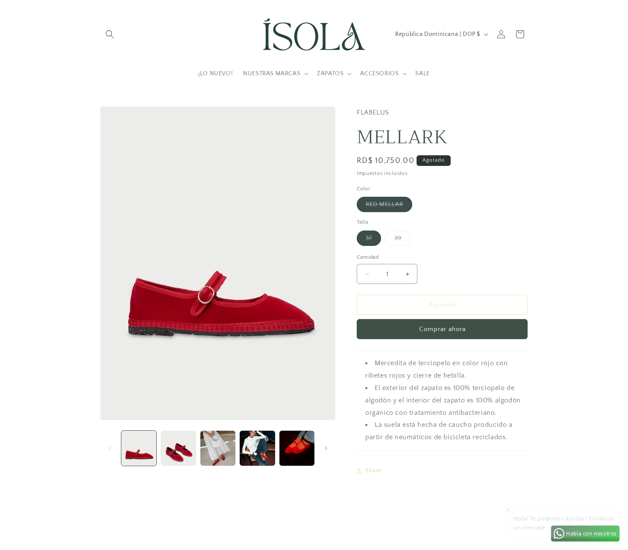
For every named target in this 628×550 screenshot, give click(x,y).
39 (402, 240)
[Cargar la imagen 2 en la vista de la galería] (178, 448)
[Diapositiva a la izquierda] (109, 448)
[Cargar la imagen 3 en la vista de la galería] (217, 448)
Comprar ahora (442, 329)
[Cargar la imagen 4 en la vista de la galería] (257, 448)
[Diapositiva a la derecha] (326, 448)
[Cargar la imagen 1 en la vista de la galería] (138, 448)
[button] (109, 34)
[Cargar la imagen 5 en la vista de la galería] (296, 448)
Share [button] (373, 470)
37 (373, 240)
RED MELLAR (389, 206)
